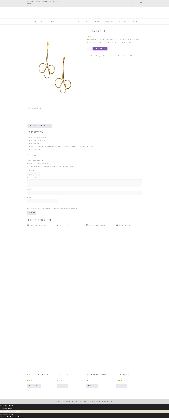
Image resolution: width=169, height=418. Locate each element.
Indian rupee (7, 408)
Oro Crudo (113, 56)
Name (29, 189)
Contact (134, 21)
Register (137, 2)
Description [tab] (34, 126)
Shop (43, 21)
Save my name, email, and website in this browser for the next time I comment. (52, 209)
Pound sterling (8, 414)
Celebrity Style (81, 21)
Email (29, 197)
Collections (54, 21)
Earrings (107, 56)
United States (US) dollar (11, 411)
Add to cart (100, 49)
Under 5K (67, 21)
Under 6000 (129, 56)
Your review (31, 178)
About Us (122, 21)
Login (132, 2)
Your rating (31, 170)
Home (34, 21)
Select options (34, 386)
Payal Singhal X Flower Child (103, 21)
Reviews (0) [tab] (45, 126)
